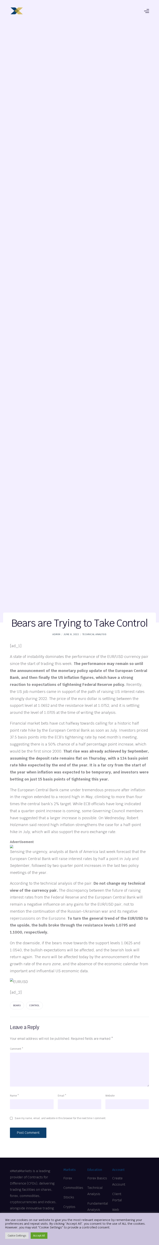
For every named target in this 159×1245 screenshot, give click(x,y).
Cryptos (69, 1207)
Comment (16, 1049)
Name (14, 1095)
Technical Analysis (94, 634)
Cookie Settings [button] (17, 1235)
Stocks (68, 1197)
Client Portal (117, 1197)
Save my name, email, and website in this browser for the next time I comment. (60, 1118)
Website (109, 1095)
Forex (67, 1178)
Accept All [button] (39, 1235)
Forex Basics (97, 1178)
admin (56, 634)
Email (62, 1095)
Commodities (73, 1188)
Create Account (118, 1181)
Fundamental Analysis (97, 1206)
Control (34, 1005)
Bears (17, 1005)
